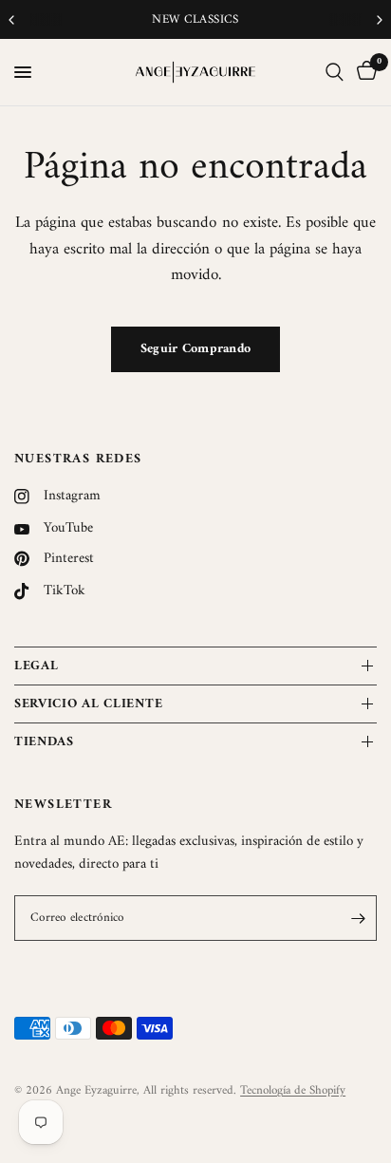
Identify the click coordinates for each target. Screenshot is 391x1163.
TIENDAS (44, 742)
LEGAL (36, 666)
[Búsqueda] (334, 72)
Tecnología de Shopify (292, 1090)
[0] (363, 72)
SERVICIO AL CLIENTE (88, 704)
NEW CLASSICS (195, 19)
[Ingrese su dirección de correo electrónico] (358, 918)
